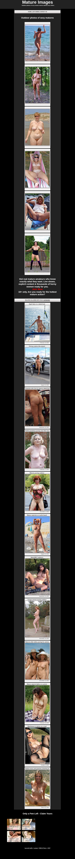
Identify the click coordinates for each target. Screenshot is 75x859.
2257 (49, 848)
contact (36, 848)
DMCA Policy (43, 848)
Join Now (37, 289)
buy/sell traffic (29, 848)
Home (29, 11)
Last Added (35, 11)
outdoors (46, 300)
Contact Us (43, 11)
